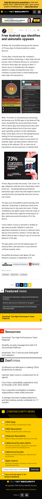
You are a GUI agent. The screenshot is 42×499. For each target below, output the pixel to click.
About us (25, 489)
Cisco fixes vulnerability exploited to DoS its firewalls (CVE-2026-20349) (20, 383)
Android (5, 274)
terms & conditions (11, 477)
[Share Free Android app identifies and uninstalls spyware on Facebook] (26, 30)
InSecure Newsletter (15, 436)
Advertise (33, 489)
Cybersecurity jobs (14, 452)
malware (23, 274)
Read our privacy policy (13, 489)
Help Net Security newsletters (17, 2)
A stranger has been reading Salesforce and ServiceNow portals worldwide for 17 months (20, 400)
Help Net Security (10, 30)
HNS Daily (10, 422)
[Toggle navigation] (39, 12)
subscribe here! (31, 7)
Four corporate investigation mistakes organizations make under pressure (18, 391)
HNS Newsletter (13, 429)
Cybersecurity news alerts (18, 443)
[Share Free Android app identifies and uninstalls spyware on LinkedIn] (34, 30)
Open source (11, 460)
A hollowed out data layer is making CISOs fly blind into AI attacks (20, 368)
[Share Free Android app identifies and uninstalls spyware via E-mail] (38, 30)
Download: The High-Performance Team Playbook (18, 318)
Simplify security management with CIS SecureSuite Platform (19, 346)
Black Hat (14, 274)
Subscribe (35, 469)
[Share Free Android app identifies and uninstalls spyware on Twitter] (30, 30)
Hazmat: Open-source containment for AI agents (18, 303)
